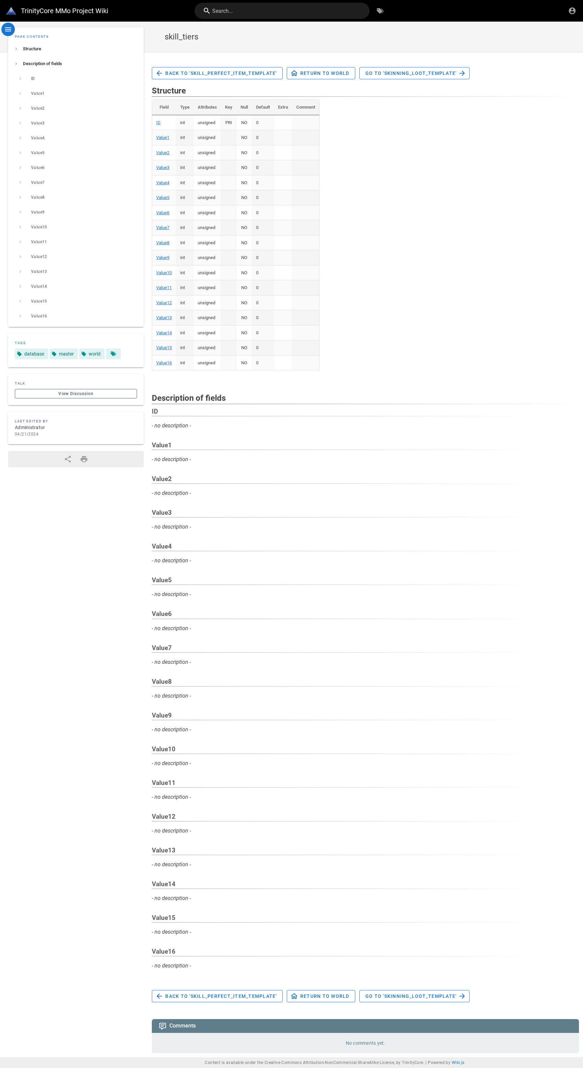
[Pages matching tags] (113, 353)
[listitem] (76, 49)
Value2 (162, 152)
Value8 (162, 242)
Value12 (164, 302)
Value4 (162, 182)
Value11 (164, 287)
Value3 (162, 167)
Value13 (164, 317)
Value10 (164, 272)
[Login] (572, 11)
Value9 (162, 257)
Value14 (164, 332)
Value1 (162, 137)
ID (158, 122)
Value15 (164, 347)
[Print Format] (84, 459)
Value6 (162, 212)
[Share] (68, 459)
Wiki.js (458, 1062)
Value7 (162, 227)
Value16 (164, 362)
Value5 (162, 197)
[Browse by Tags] (380, 11)
